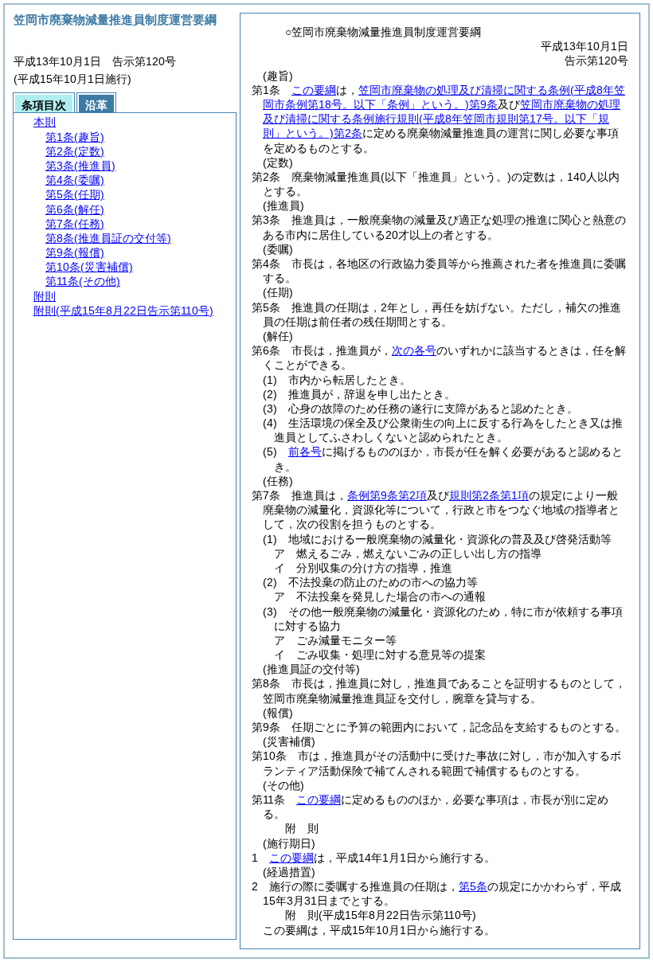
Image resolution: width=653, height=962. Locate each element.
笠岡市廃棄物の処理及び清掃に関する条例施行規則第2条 (441, 118)
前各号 (305, 451)
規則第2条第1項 (489, 495)
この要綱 (313, 90)
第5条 (473, 886)
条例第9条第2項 (387, 495)
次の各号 (414, 350)
